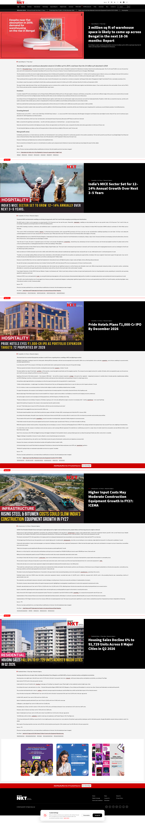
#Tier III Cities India (32, 293)
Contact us (113, 6)
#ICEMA (30, 610)
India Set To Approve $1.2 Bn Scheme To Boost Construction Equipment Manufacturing (43, 733)
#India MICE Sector (61, 293)
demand (68, 678)
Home (93, 796)
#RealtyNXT (49, 155)
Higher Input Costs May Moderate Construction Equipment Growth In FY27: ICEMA (48, 10)
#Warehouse (55, 155)
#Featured (30, 155)
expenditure (39, 418)
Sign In (105, 2)
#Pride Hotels (61, 460)
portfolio (39, 371)
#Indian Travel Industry (21, 293)
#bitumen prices (43, 610)
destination (76, 222)
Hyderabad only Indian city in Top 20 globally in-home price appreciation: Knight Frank (41, 152)
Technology (45, 6)
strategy (71, 376)
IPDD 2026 (78, 6)
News (105, 796)
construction (42, 557)
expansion (104, 360)
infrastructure (71, 532)
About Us (118, 796)
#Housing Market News (47, 736)
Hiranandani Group (27, 69)
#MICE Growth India (41, 293)
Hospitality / (94, 180)
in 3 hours (100, 320)
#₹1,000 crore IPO (29, 460)
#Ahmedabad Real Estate (31, 736)
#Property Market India (58, 736)
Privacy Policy (119, 798)
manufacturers (84, 572)
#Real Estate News (20, 736)
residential (34, 716)
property (57, 368)
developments (67, 540)
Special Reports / (95, 23)
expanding (76, 592)
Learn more (66, 818)
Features (23, 6)
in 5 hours (100, 180)
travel (38, 276)
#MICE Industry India (51, 293)
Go (128, 6)
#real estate (43, 155)
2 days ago (103, 636)
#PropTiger (39, 736)
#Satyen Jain (55, 460)
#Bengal (18, 155)
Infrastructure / (95, 488)
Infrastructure (21, 526)
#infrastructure (51, 610)
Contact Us (107, 798)
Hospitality (20, 215)
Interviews (101, 6)
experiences (90, 399)
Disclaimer (106, 800)
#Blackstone (24, 155)
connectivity (67, 241)
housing (38, 684)
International (37, 6)
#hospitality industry (39, 460)
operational (80, 445)
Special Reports (54, 6)
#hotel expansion (47, 460)
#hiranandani (36, 155)
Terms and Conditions (97, 800)
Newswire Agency (108, 180)
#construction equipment (22, 610)
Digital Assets (63, 6)
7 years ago (102, 23)
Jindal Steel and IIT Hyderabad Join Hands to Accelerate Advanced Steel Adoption (42, 290)
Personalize (86, 815)
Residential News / (96, 636)
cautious (40, 690)
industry (41, 231)
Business (29, 6)
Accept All (97, 815)
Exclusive (71, 6)
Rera (107, 6)
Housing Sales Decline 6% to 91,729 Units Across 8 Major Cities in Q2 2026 (89, 10)
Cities (95, 6)
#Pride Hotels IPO (20, 460)
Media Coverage (96, 798)
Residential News (22, 671)
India (101, 560)
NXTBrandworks (87, 6)
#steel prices (36, 610)
